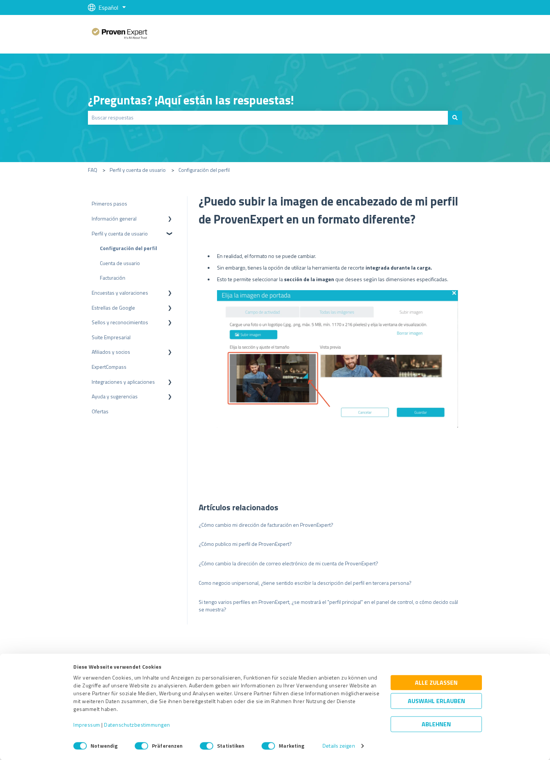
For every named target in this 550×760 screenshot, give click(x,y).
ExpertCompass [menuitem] (109, 367)
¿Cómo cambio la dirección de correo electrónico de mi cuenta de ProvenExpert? (288, 563)
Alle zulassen (436, 682)
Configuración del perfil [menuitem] (128, 248)
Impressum (86, 725)
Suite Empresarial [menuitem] (111, 337)
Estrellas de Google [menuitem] (113, 307)
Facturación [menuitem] (112, 278)
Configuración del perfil (204, 170)
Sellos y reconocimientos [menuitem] (120, 322)
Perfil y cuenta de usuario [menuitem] (120, 233)
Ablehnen (436, 724)
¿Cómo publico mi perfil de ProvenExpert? (245, 544)
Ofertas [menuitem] (100, 411)
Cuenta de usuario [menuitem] (120, 263)
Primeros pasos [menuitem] (109, 203)
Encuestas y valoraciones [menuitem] (120, 293)
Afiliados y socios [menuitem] (111, 352)
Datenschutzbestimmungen (137, 725)
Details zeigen (339, 746)
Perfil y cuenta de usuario (138, 170)
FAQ (92, 170)
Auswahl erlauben (436, 701)
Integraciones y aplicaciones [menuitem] (123, 382)
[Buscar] (455, 117)
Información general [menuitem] (114, 218)
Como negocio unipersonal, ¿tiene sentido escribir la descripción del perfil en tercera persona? (305, 583)
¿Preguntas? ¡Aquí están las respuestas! (191, 100)
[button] (170, 219)
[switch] (141, 746)
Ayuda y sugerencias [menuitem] (115, 396)
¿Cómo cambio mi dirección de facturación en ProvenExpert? (266, 525)
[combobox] (268, 117)
